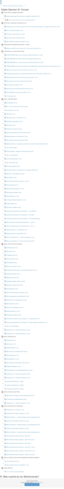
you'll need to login (38, 482)
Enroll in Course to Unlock (32, 484)
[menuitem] (1, 3)
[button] (1, 1)
